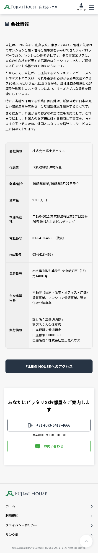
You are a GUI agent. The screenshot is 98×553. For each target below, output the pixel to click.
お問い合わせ (53, 446)
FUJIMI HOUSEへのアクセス (49, 366)
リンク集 (11, 534)
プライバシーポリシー (21, 525)
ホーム (10, 506)
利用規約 (11, 515)
